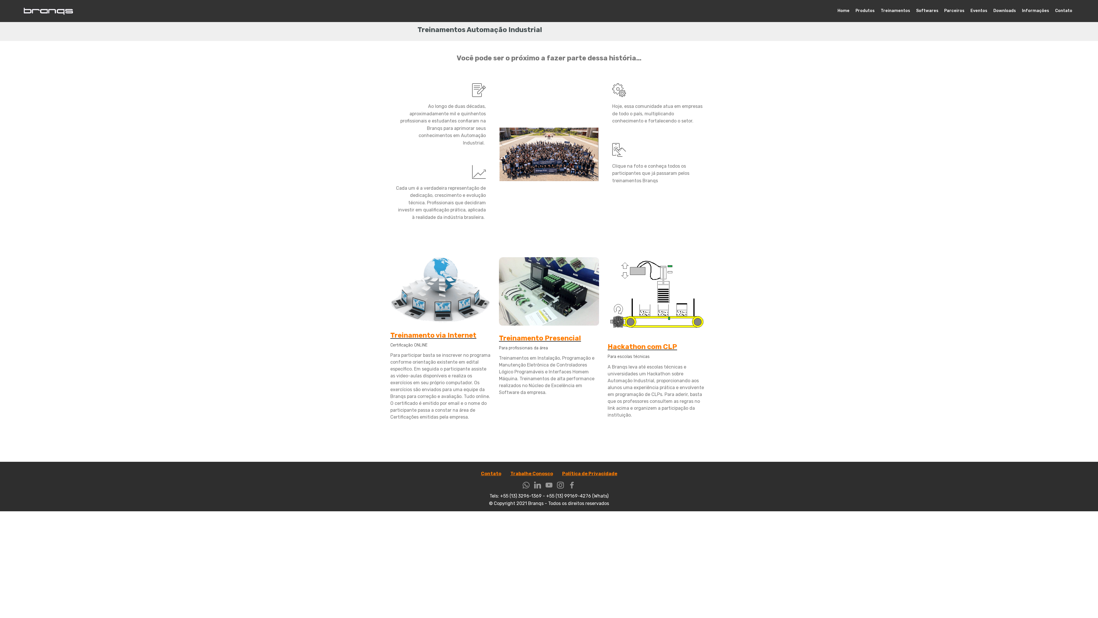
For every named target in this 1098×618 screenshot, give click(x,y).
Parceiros (954, 10)
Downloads (1004, 10)
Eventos (978, 10)
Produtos (865, 10)
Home (844, 10)
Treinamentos (895, 10)
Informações (1035, 10)
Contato (1063, 10)
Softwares (927, 10)
